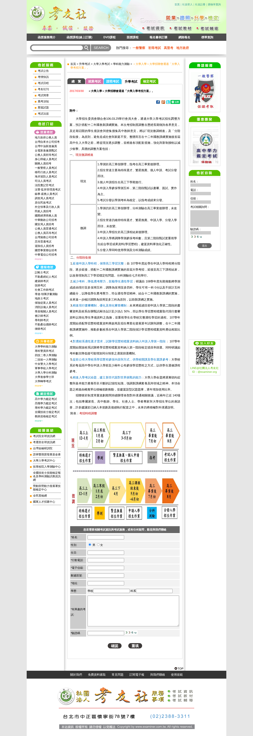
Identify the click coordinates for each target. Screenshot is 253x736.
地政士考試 (42, 298)
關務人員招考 (43, 163)
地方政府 (182, 48)
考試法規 (43, 113)
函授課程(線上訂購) (79, 37)
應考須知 (43, 101)
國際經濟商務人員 (46, 215)
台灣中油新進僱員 (46, 146)
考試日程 (43, 83)
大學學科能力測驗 (46, 346)
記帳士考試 (42, 272)
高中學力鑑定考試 (46, 399)
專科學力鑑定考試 (46, 407)
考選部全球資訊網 (44, 442)
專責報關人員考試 (46, 311)
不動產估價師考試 (46, 324)
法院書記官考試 (44, 185)
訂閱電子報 (136, 674)
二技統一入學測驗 (46, 359)
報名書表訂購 (158, 37)
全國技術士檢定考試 (47, 412)
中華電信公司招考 (46, 254)
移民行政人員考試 (46, 172)
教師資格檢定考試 (46, 416)
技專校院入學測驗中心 (47, 466)
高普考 (168, 48)
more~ (39, 259)
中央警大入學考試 (46, 363)
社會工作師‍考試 (44, 289)
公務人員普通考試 (46, 228)
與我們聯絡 (157, 674)
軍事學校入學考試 (46, 368)
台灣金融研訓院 (42, 448)
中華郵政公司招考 (46, 219)
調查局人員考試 (44, 198)
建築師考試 (42, 281)
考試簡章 (43, 95)
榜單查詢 (207, 37)
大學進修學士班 (44, 376)
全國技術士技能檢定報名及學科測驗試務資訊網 (47, 476)
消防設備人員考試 (46, 307)
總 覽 (76, 81)
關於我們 (76, 674)
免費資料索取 (97, 674)
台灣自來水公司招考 (47, 141)
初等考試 (154, 48)
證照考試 (112, 81)
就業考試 (94, 81)
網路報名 (184, 37)
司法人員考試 (43, 180)
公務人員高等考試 (46, 232)
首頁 (177, 4)
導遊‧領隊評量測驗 (46, 294)
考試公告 (43, 70)
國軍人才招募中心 (44, 501)
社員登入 (187, 4)
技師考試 (40, 285)
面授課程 (133, 37)
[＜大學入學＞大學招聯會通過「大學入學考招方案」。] (157, 103)
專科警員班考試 (44, 350)
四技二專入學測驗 (46, 355)
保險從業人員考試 (46, 302)
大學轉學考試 (43, 381)
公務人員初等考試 (46, 154)
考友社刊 (43, 89)
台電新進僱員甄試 (46, 150)
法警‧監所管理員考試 (47, 189)
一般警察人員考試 (46, 167)
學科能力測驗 (121, 63)
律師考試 (40, 328)
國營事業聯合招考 (46, 250)
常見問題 (118, 674)
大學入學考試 (101, 63)
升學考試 (84, 63)
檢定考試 (149, 81)
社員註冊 (200, 4)
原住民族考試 (43, 202)
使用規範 (177, 674)
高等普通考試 (43, 241)
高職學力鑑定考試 (46, 403)
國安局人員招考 (44, 224)
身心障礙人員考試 (46, 159)
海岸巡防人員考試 (46, 176)
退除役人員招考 (44, 246)
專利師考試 (42, 320)
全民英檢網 (40, 495)
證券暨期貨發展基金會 (47, 454)
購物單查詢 (214, 4)
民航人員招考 (43, 211)
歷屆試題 (43, 107)
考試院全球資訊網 (44, 436)
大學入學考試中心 (44, 460)
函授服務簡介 (47, 37)
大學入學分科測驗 (46, 372)
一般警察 (139, 48)
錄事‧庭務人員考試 (46, 193)
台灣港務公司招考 (46, 237)
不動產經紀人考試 (46, 276)
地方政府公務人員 (46, 137)
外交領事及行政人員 (47, 206)
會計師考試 (42, 315)
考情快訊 (43, 77)
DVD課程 (109, 37)
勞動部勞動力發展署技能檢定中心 (47, 488)
